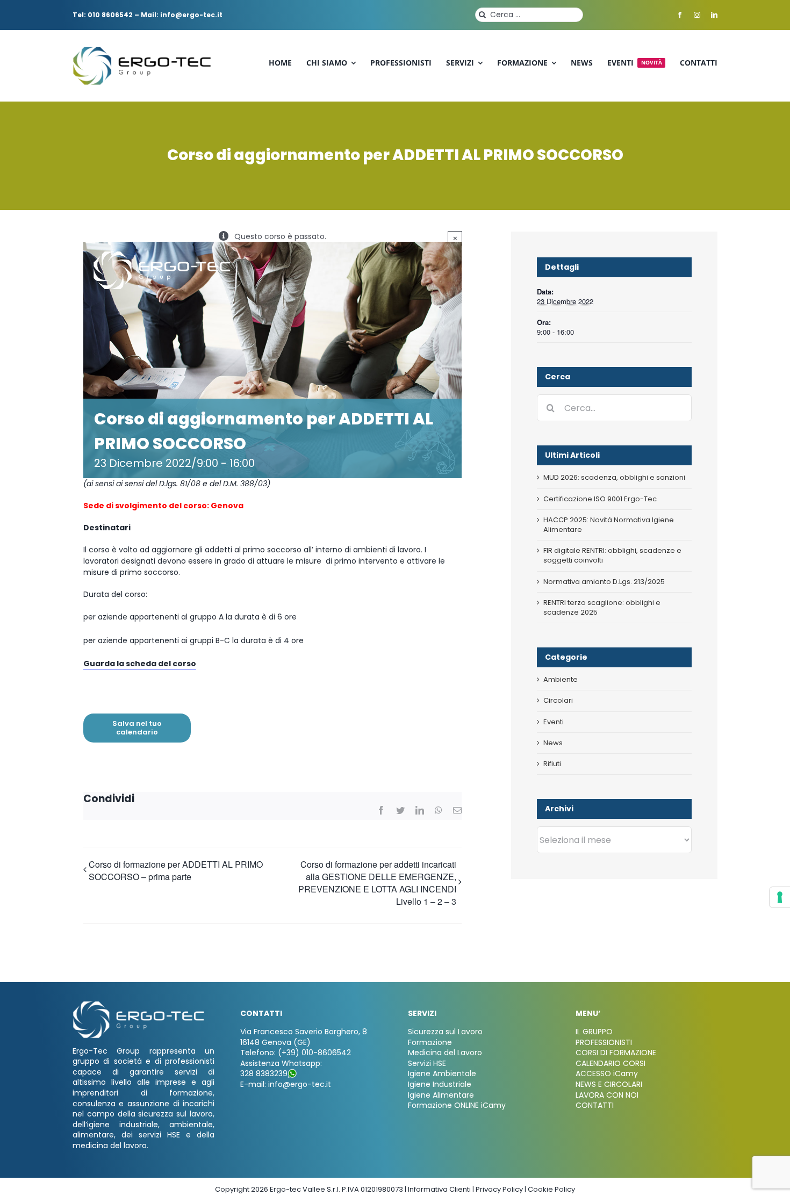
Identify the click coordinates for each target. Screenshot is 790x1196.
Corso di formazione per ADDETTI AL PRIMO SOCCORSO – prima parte (176, 870)
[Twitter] (400, 810)
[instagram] (697, 15)
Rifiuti (552, 764)
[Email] (457, 810)
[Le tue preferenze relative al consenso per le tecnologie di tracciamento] (780, 897)
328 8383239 (264, 1073)
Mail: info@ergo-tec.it (181, 14)
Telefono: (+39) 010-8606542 (295, 1052)
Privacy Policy (499, 1189)
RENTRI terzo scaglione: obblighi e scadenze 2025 (601, 607)
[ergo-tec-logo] (143, 50)
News (553, 743)
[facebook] (680, 15)
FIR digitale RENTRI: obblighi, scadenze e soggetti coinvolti (612, 555)
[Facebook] (381, 810)
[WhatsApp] (438, 810)
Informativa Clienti (439, 1189)
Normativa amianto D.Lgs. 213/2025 (604, 582)
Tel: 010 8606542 (103, 14)
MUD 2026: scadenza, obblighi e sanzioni (614, 477)
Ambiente (560, 680)
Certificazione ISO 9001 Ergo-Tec (600, 499)
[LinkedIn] (419, 810)
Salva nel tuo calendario (137, 728)
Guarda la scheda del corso (139, 663)
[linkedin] (714, 15)
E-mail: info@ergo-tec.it (285, 1084)
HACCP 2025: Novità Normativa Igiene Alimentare (608, 525)
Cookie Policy (551, 1189)
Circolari (558, 700)
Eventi (553, 722)
